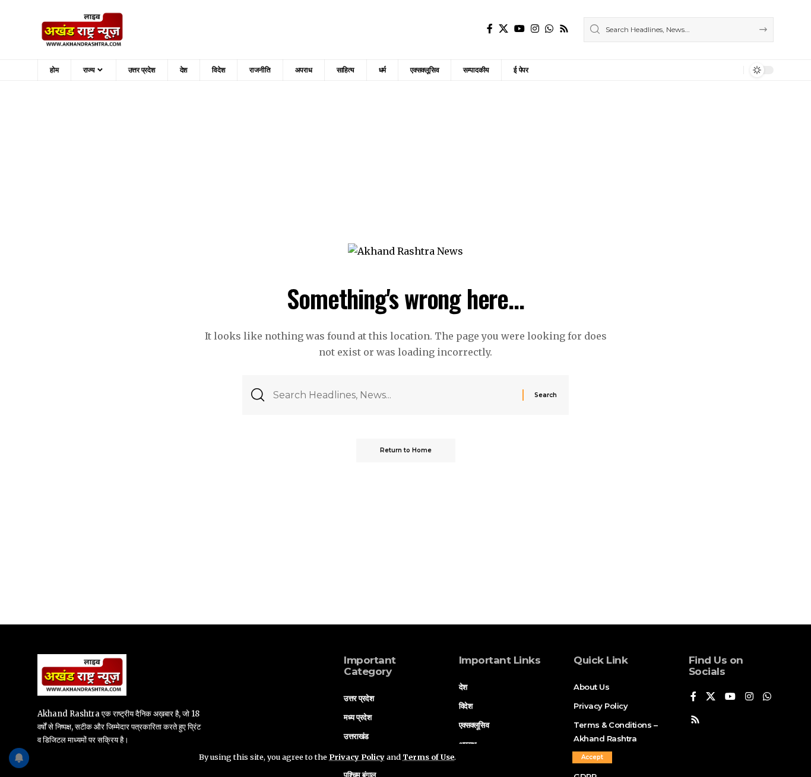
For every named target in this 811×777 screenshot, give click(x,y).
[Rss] (564, 29)
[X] (503, 29)
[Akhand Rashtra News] (82, 29)
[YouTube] (519, 29)
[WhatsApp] (549, 29)
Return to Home (406, 450)
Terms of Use (428, 757)
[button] (592, 757)
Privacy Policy (357, 757)
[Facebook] (490, 29)
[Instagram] (535, 29)
